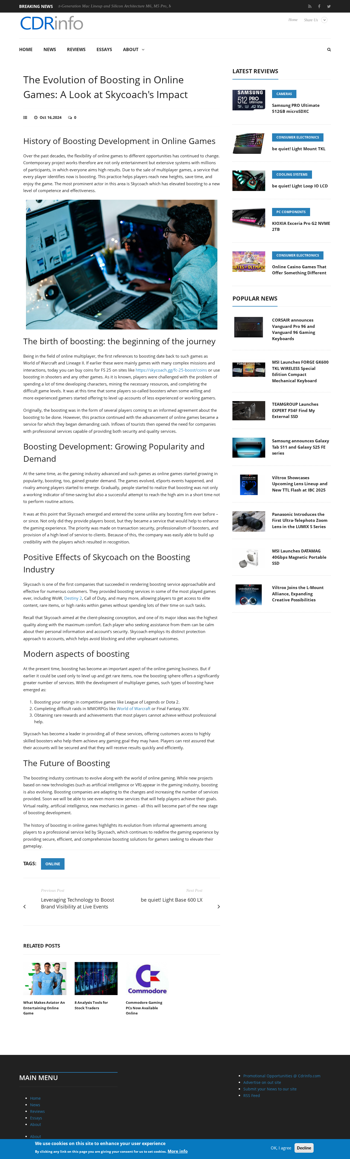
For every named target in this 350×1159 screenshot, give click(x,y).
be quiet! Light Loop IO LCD (300, 186)
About (130, 49)
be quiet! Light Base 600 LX (171, 899)
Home (293, 20)
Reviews (76, 49)
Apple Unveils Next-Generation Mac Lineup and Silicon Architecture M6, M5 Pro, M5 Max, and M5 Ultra (92, 6)
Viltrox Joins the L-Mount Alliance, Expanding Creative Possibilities (298, 593)
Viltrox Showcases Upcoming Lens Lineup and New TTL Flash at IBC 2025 (300, 484)
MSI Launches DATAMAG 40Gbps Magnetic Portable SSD (299, 557)
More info (178, 1151)
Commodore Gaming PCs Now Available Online (144, 1008)
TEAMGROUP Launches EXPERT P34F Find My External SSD (295, 410)
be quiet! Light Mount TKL (298, 148)
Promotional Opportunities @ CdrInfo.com (281, 1075)
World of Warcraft (133, 708)
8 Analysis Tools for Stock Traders (91, 1005)
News (49, 49)
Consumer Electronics (297, 137)
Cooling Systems (292, 174)
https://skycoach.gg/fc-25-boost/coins (171, 370)
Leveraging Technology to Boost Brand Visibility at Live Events (77, 903)
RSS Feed (251, 1095)
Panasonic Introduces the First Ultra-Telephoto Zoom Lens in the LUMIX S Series (300, 520)
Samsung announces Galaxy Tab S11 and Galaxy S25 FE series (300, 447)
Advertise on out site (262, 1082)
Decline (304, 1148)
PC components (291, 212)
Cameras (284, 94)
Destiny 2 (73, 598)
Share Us (311, 20)
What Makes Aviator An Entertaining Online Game (44, 1008)
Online (52, 863)
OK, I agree (281, 1148)
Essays (104, 49)
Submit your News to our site (270, 1089)
